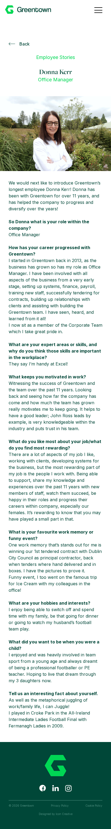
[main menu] (98, 9)
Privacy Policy (60, 805)
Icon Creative (64, 814)
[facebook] (42, 788)
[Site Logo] (37, 9)
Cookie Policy (93, 805)
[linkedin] (55, 788)
